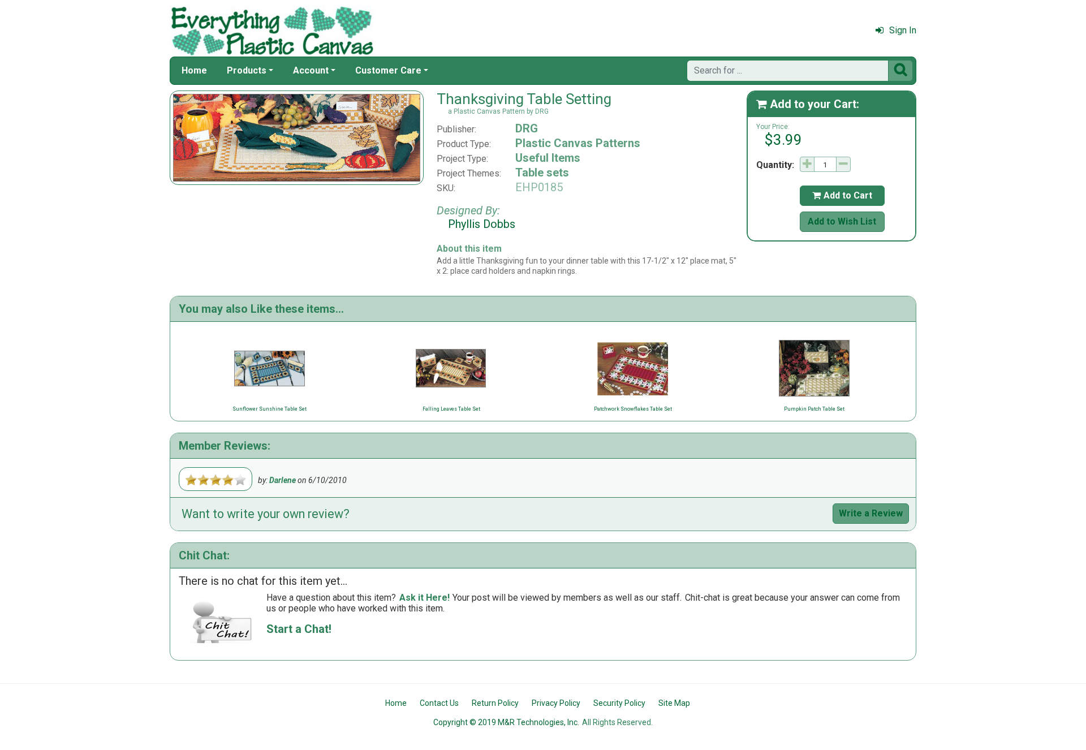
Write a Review (871, 513)
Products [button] (246, 70)
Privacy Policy (556, 703)
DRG (526, 128)
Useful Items (547, 158)
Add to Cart (842, 195)
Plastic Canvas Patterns (577, 143)
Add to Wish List (842, 221)
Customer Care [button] (388, 70)
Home (194, 70)
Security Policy (619, 703)
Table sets (542, 172)
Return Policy (495, 703)
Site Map (674, 703)
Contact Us (439, 703)
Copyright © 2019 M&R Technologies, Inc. (506, 722)
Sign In (902, 30)
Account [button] (311, 70)
